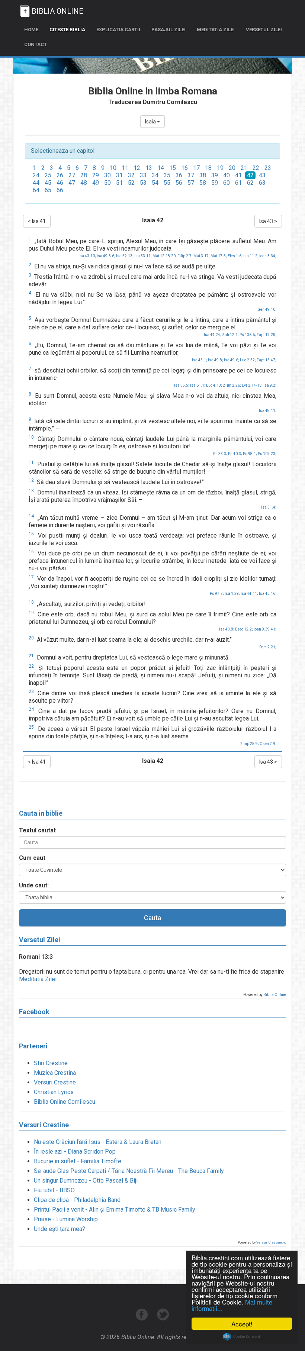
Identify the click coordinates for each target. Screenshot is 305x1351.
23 (267, 167)
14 (160, 167)
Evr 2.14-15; (252, 385)
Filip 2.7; (185, 256)
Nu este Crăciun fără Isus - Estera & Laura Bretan (97, 1141)
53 (143, 182)
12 (137, 167)
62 (250, 182)
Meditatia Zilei (38, 979)
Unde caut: (34, 885)
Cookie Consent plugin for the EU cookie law (241, 1336)
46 (60, 182)
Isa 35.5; (181, 385)
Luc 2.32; (248, 360)
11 (125, 167)
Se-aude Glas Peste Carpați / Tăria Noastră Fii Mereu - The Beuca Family (129, 1170)
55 (167, 182)
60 (226, 182)
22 (256, 167)
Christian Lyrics (54, 1092)
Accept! (242, 1323)
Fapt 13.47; (266, 360)
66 (60, 190)
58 (202, 182)
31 (119, 175)
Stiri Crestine (51, 1063)
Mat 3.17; (201, 256)
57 (190, 182)
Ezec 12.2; (244, 629)
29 (95, 175)
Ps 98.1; (250, 454)
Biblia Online (274, 995)
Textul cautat (37, 830)
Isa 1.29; (232, 593)
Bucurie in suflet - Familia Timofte (77, 1161)
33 (143, 175)
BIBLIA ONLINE (57, 11)
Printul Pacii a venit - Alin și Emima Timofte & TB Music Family (114, 1209)
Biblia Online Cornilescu (64, 1101)
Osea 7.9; (268, 744)
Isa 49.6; (231, 360)
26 (60, 175)
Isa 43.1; (199, 360)
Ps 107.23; (267, 454)
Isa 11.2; (251, 256)
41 (238, 175)
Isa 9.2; (269, 385)
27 (71, 175)
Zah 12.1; (230, 335)
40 (226, 175)
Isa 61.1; (197, 385)
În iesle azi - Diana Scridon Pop (75, 1151)
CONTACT (35, 44)
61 (238, 182)
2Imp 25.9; (249, 744)
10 (113, 167)
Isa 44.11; (249, 593)
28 (83, 175)
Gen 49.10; (266, 309)
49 (95, 182)
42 (250, 175)
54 (155, 182)
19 (220, 167)
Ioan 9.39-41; (265, 629)
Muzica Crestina (55, 1072)
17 (196, 167)
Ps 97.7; (217, 593)
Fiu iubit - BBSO (54, 1190)
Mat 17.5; (219, 256)
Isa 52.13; (125, 256)
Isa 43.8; (226, 629)
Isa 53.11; (143, 256)
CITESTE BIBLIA (67, 29)
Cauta (152, 918)
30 (107, 175)
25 (48, 175)
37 (190, 175)
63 (262, 182)
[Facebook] (143, 1318)
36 (179, 175)
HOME (31, 29)
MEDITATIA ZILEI (216, 29)
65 (48, 190)
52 (131, 182)
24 (36, 175)
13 (148, 167)
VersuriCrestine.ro (271, 1242)
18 (208, 167)
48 (83, 182)
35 (167, 175)
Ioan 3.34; (267, 256)
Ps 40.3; (235, 454)
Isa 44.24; (212, 335)
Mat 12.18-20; (164, 256)
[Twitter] (163, 1318)
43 (262, 175)
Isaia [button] (151, 122)
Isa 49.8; (215, 360)
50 (107, 182)
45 (48, 182)
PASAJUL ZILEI (168, 29)
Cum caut (32, 857)
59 (214, 182)
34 (155, 175)
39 (214, 175)
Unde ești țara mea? (59, 1228)
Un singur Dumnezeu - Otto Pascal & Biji (86, 1180)
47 (71, 182)
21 (244, 167)
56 (179, 182)
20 (232, 167)
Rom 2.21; (267, 647)
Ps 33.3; (220, 454)
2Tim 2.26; (232, 385)
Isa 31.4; (268, 507)
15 (172, 167)
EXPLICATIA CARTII (118, 29)
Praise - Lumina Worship (66, 1219)
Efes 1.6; (235, 256)
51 (119, 182)
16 (184, 167)
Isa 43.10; (87, 256)
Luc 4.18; (214, 385)
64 (36, 190)
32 (131, 175)
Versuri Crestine (55, 1082)
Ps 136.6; (248, 335)
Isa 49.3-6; (106, 256)
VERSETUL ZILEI (264, 29)
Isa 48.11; (267, 411)
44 (36, 182)
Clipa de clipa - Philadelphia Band (77, 1199)
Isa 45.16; (267, 593)
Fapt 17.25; (266, 335)
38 (202, 175)
